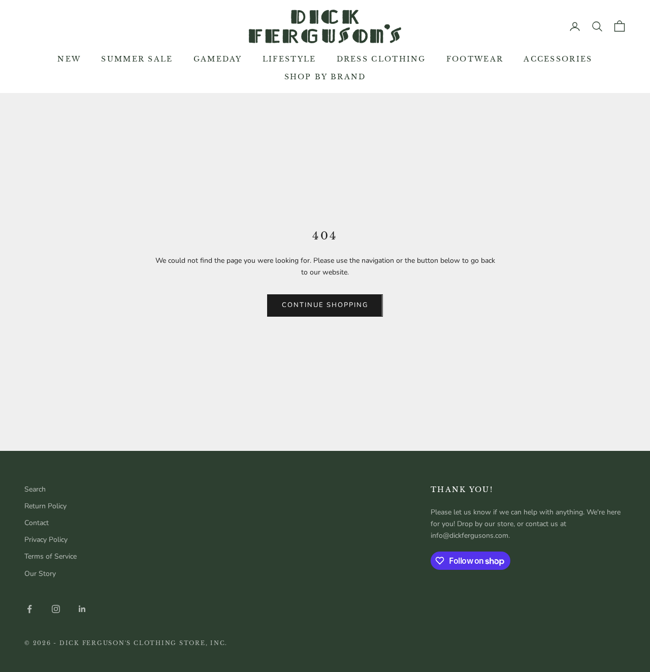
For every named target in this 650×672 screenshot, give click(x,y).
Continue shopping (325, 305)
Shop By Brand (325, 76)
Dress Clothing (381, 59)
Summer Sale (137, 59)
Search (35, 489)
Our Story (40, 573)
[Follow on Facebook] (29, 609)
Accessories (558, 59)
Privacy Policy (46, 539)
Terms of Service (50, 556)
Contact (36, 523)
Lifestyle (289, 59)
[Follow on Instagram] (56, 609)
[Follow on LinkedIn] (82, 609)
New (69, 59)
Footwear (474, 59)
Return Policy (45, 506)
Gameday (217, 59)
